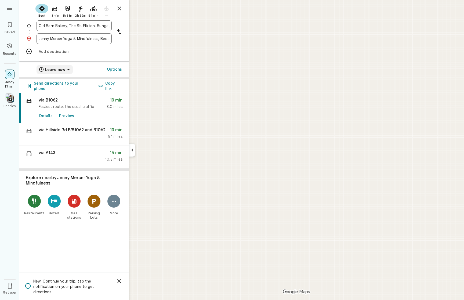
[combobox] (74, 25)
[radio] (41, 10)
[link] (74, 108)
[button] (74, 134)
